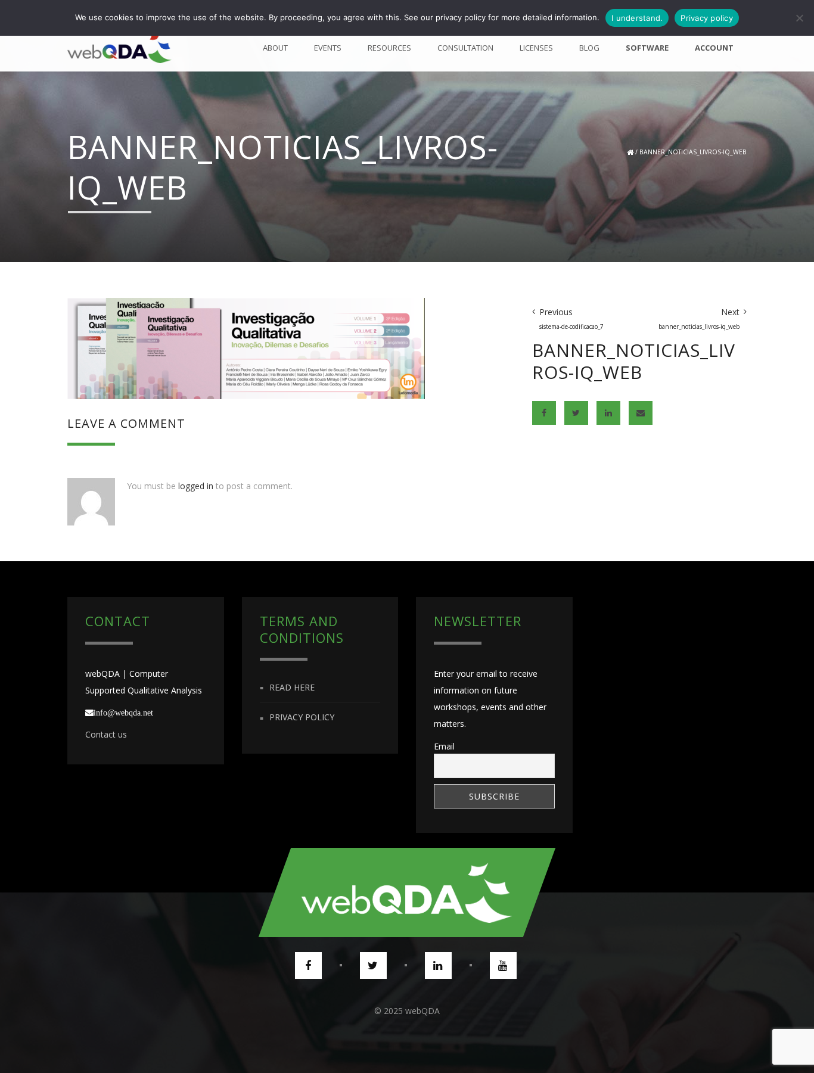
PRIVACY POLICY (301, 717)
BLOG (589, 47)
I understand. (637, 18)
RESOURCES (389, 47)
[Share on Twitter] (576, 413)
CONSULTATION (465, 47)
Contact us (106, 734)
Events (327, 47)
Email (444, 746)
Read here (292, 687)
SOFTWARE (647, 47)
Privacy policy (707, 18)
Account (714, 47)
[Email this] (641, 413)
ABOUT (275, 47)
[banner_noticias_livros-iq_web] (246, 347)
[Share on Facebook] (544, 413)
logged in (195, 486)
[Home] (119, 47)
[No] (799, 18)
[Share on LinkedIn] (608, 413)
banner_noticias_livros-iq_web (693, 152)
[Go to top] (407, 892)
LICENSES (536, 47)
